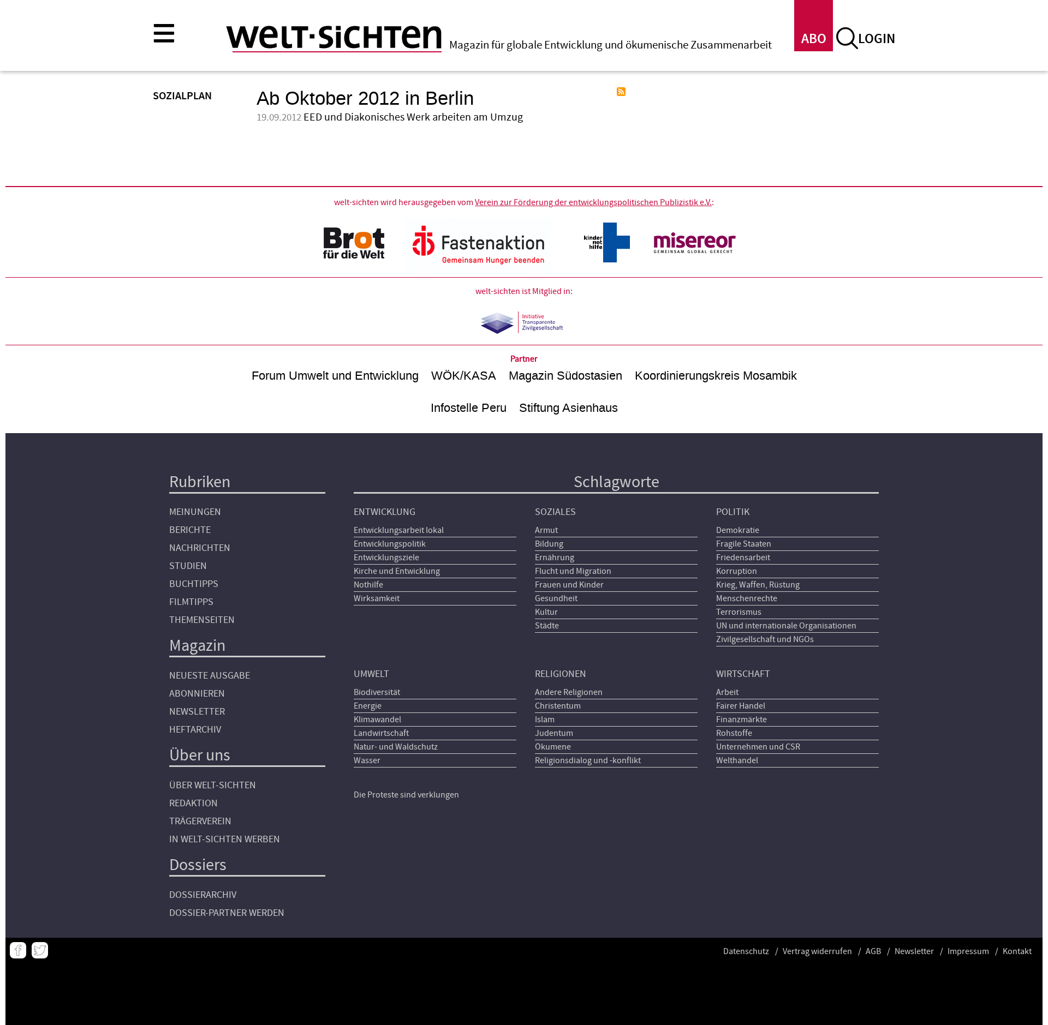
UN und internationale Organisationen (786, 625)
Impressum (968, 951)
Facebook (18, 950)
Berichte (190, 530)
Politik (732, 512)
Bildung (549, 543)
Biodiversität (377, 692)
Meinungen (195, 512)
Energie (368, 705)
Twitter (40, 950)
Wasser (367, 760)
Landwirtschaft (381, 733)
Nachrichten (199, 548)
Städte (547, 625)
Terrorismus (738, 612)
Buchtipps (193, 584)
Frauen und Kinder (569, 584)
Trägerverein (200, 821)
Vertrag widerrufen (817, 951)
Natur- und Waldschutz (396, 746)
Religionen (560, 674)
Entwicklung (384, 512)
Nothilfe (368, 584)
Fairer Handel (740, 705)
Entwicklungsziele (386, 557)
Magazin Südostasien (565, 375)
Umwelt (371, 674)
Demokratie (737, 530)
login (876, 39)
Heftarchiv (195, 729)
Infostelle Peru (469, 408)
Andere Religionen (569, 692)
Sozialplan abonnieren (621, 91)
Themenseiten (202, 620)
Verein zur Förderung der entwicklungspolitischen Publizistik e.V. (593, 202)
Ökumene (553, 746)
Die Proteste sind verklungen (406, 794)
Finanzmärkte (741, 719)
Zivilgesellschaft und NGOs (765, 639)
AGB (873, 951)
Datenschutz (746, 951)
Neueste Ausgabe (209, 675)
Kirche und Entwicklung (397, 571)
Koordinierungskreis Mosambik (716, 375)
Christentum (558, 705)
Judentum (554, 733)
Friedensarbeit (743, 557)
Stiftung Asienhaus (568, 408)
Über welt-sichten (212, 785)
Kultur (546, 612)
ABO (813, 39)
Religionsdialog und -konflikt (588, 760)
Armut (546, 530)
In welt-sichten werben (224, 839)
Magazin (197, 645)
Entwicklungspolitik (390, 543)
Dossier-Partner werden (226, 913)
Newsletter (197, 711)
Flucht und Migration (573, 571)
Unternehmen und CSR (758, 746)
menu (164, 33)
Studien (188, 566)
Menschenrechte (746, 598)
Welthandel (737, 760)
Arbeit (727, 692)
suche (847, 38)
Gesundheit (556, 598)
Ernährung (554, 557)
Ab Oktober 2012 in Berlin (365, 98)
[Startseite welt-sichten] (334, 37)
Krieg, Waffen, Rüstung (758, 584)
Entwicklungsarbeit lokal (399, 530)
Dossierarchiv (202, 895)
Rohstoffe (734, 733)
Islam (545, 719)
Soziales (555, 512)
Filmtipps (191, 602)
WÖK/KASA (463, 375)
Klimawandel (377, 719)
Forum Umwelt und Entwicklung (335, 375)
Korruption (736, 571)
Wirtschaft (743, 674)
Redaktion (193, 803)
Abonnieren (197, 693)
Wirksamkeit (377, 598)
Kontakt (1017, 951)
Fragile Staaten (743, 543)
